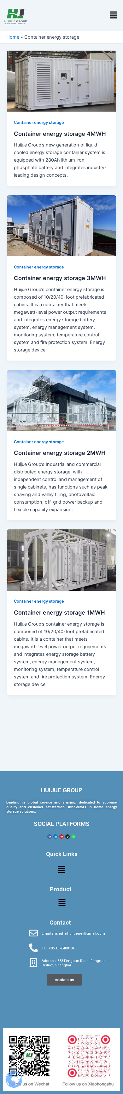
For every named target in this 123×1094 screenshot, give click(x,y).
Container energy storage (39, 122)
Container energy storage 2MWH (60, 452)
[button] (113, 15)
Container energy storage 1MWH (59, 612)
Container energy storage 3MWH (60, 277)
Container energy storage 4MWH (60, 133)
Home (12, 37)
